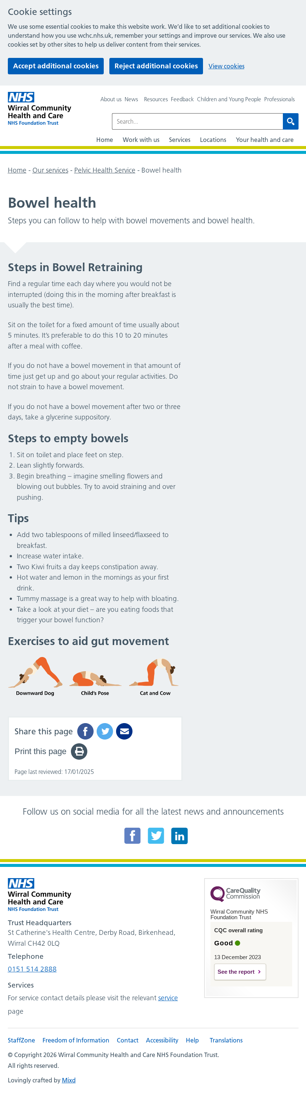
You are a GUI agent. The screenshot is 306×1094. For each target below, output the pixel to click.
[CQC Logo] (235, 900)
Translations (226, 1040)
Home (104, 139)
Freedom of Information (76, 1040)
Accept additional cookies (56, 66)
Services (179, 139)
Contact (127, 1040)
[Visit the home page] (39, 108)
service (168, 998)
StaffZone (21, 1040)
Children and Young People (229, 99)
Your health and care (265, 139)
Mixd (69, 1080)
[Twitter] (156, 835)
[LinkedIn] (179, 835)
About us (111, 99)
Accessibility (162, 1040)
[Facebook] (132, 835)
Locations (213, 139)
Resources (156, 99)
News (131, 99)
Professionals (279, 99)
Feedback (182, 99)
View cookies (226, 66)
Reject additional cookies (156, 66)
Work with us (141, 139)
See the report (236, 972)
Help (192, 1040)
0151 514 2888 (32, 969)
